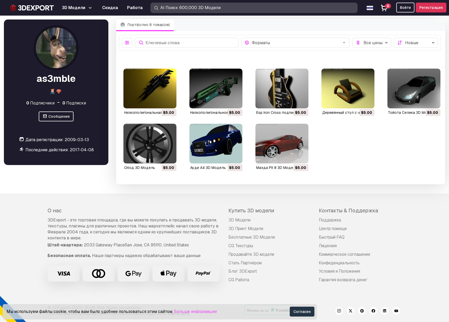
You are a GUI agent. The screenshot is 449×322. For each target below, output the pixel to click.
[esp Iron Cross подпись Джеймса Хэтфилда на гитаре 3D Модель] (281, 88)
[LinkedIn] (385, 311)
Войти (405, 7)
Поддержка (330, 220)
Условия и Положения (339, 271)
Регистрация (431, 7)
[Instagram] (339, 311)
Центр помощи (333, 228)
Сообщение (59, 116)
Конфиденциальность (339, 263)
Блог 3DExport (242, 271)
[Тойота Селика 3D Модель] (413, 88)
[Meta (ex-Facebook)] (373, 311)
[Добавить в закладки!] (169, 101)
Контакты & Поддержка (348, 210)
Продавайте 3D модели (251, 254)
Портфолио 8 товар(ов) (148, 24)
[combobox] (299, 42)
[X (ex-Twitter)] (350, 311)
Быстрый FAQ (332, 237)
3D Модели (239, 220)
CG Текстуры (240, 245)
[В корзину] (158, 101)
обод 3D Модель (139, 167)
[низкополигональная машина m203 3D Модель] (149, 88)
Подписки (74, 103)
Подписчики (40, 103)
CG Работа (238, 279)
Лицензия (328, 245)
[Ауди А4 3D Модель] (215, 143)
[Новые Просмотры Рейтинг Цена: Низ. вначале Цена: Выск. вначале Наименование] (416, 43)
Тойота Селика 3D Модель (412, 112)
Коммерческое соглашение (344, 254)
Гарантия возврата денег (343, 279)
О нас (55, 210)
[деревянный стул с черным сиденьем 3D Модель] (347, 88)
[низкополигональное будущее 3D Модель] (215, 88)
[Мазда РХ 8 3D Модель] (281, 143)
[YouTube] (396, 311)
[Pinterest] (362, 311)
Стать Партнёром (245, 263)
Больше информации (195, 311)
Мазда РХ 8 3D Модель (277, 167)
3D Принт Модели (245, 228)
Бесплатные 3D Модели (251, 237)
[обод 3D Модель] (149, 143)
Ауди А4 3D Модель (208, 167)
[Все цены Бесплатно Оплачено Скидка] (371, 43)
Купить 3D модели (251, 210)
